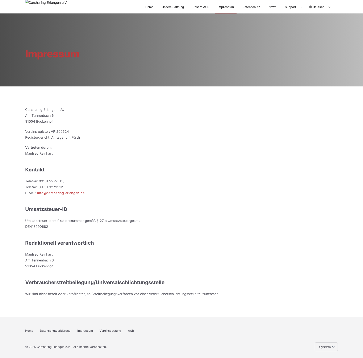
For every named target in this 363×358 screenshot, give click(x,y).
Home (149, 7)
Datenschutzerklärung (55, 330)
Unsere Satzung (173, 7)
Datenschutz (251, 7)
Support (290, 7)
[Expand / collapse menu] (301, 7)
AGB (131, 330)
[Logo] (46, 6)
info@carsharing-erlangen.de (60, 193)
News (272, 7)
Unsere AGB (200, 7)
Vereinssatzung (110, 330)
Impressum (226, 7)
